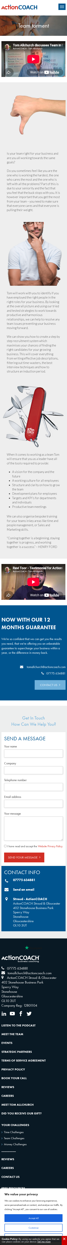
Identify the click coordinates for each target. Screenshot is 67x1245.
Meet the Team (12, 1034)
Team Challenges (14, 1138)
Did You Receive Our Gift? (21, 1113)
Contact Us (10, 1177)
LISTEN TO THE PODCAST (18, 1025)
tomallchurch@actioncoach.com (46, 667)
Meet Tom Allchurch (17, 1105)
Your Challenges (15, 1125)
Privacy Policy (13, 1069)
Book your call (14, 1078)
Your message (12, 813)
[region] (33, 1216)
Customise (34, 1227)
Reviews (7, 1087)
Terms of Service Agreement (23, 1060)
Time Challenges (14, 1132)
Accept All (34, 1218)
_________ (8, 1150)
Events (6, 1043)
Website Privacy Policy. (50, 846)
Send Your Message (23, 857)
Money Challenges (15, 1144)
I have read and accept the (35, 846)
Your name (10, 746)
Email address (12, 797)
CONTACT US (48, 685)
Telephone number (15, 780)
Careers (7, 1096)
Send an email (23, 889)
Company (10, 763)
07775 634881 (56, 673)
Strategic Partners (16, 1052)
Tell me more (44, 1241)
